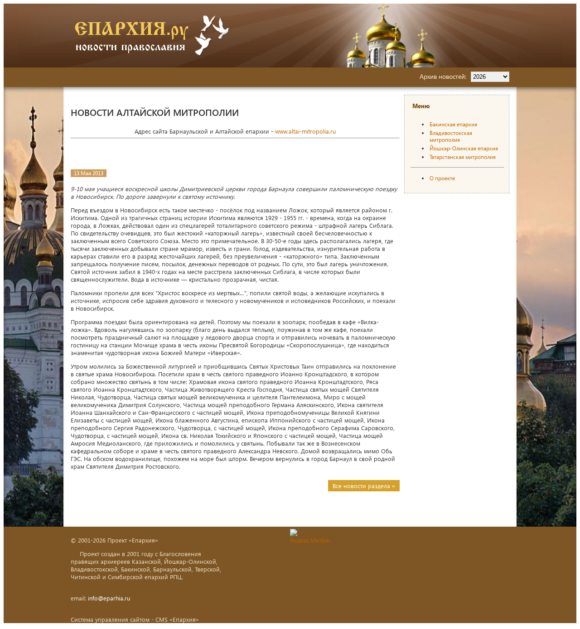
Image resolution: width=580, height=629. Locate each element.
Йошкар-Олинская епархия (464, 148)
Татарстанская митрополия (463, 157)
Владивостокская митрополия (451, 136)
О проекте (442, 178)
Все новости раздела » (364, 486)
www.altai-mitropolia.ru (305, 131)
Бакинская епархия (453, 124)
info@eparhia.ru (109, 598)
